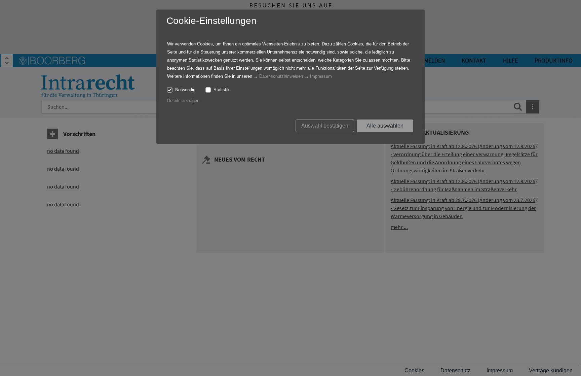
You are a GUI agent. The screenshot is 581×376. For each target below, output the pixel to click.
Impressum (321, 76)
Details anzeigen (183, 100)
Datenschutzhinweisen (281, 76)
